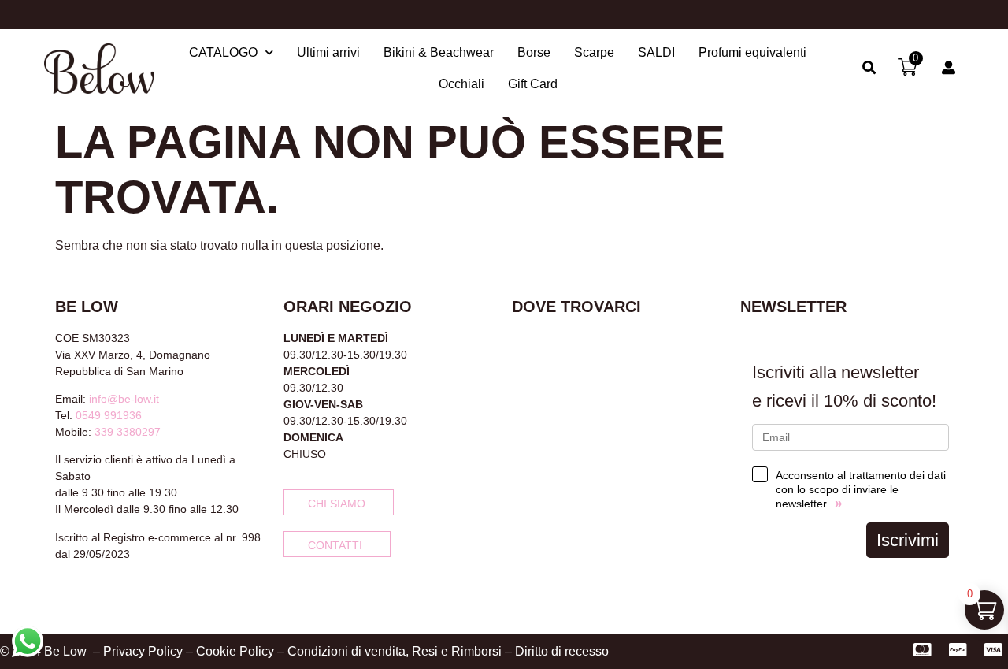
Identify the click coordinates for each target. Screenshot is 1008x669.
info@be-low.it (124, 398)
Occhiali (461, 84)
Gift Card (533, 84)
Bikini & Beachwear (439, 52)
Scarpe (594, 52)
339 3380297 (127, 432)
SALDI (656, 52)
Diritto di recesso (562, 651)
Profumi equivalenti (752, 52)
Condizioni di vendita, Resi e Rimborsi (394, 651)
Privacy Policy (143, 651)
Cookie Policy (235, 651)
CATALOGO (223, 52)
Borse (533, 52)
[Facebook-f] (61, 595)
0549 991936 (109, 415)
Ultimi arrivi (328, 52)
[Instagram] (87, 595)
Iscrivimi (907, 540)
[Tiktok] (113, 595)
